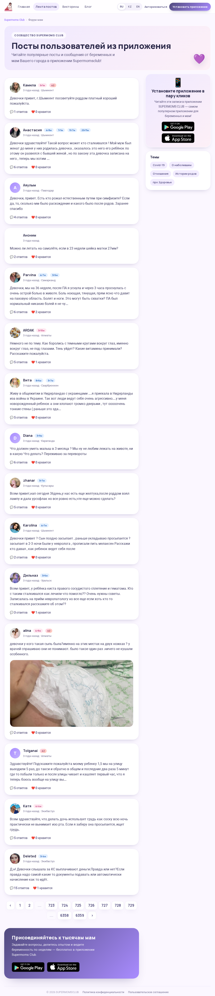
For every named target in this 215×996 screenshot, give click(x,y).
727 (104, 905)
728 (118, 905)
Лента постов (46, 7)
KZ (130, 6)
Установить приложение (190, 7)
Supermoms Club (14, 19)
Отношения (160, 174)
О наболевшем (181, 165)
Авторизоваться (155, 7)
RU (121, 6)
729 (131, 905)
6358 (64, 915)
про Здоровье (162, 182)
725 (78, 905)
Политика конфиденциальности (103, 992)
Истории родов (186, 174)
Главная (24, 7)
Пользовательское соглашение (148, 992)
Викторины (70, 7)
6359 (80, 915)
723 (51, 905)
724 (65, 905)
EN (138, 6)
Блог (88, 7)
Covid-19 (159, 165)
